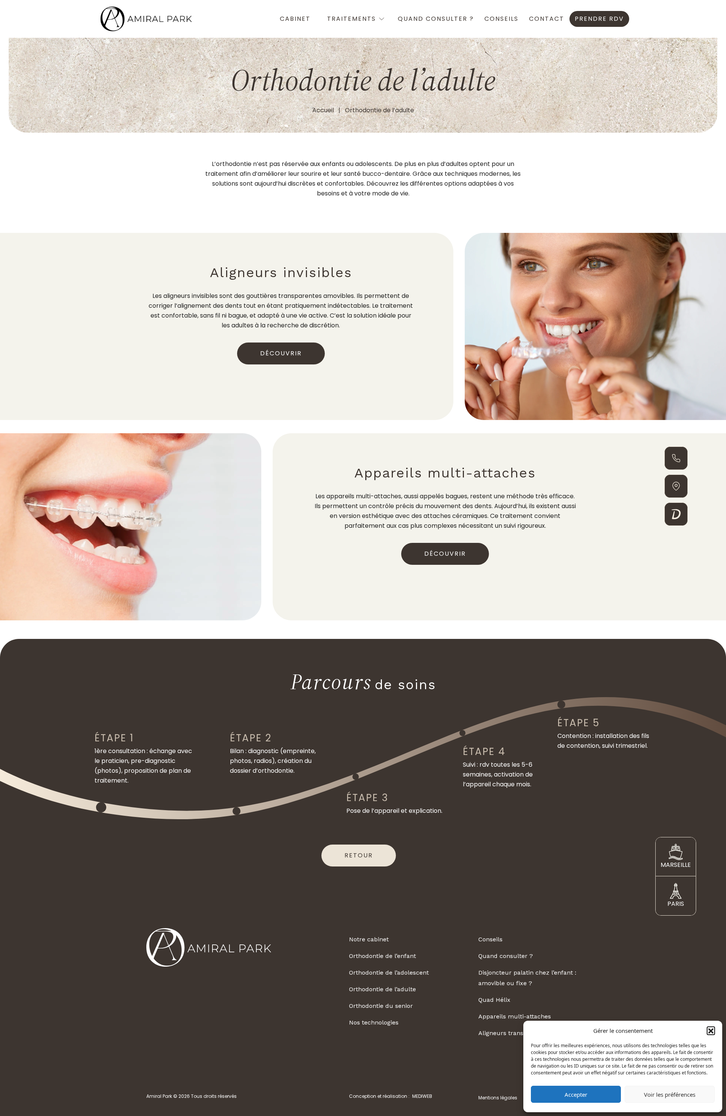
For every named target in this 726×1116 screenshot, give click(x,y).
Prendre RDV (599, 18)
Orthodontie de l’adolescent (389, 972)
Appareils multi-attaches (514, 1016)
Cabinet (295, 18)
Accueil (323, 110)
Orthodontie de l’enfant (382, 955)
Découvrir (281, 353)
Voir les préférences (669, 1094)
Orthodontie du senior (381, 1005)
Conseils (501, 18)
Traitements (351, 18)
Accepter (576, 1094)
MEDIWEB (422, 1096)
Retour (358, 855)
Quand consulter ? (436, 18)
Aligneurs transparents (512, 1033)
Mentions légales (497, 1097)
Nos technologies (374, 1022)
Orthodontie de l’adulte (382, 989)
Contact (546, 18)
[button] (711, 1030)
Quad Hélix (494, 999)
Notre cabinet (369, 939)
